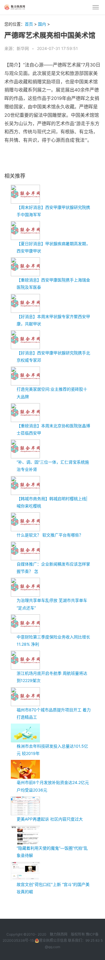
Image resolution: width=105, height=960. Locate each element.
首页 (29, 23)
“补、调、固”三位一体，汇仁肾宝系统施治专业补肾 (53, 466)
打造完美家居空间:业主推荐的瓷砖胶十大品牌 (52, 393)
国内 (42, 23)
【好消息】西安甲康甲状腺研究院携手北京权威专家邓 (53, 356)
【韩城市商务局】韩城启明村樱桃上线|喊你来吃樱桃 (52, 502)
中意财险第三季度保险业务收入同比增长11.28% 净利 (53, 640)
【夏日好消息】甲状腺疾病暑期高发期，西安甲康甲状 (53, 247)
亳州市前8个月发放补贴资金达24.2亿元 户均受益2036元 (53, 786)
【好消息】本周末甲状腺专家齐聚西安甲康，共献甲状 (53, 320)
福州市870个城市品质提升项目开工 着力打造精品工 (54, 713)
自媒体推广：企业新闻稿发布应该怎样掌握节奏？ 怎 (53, 567)
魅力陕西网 (58, 934)
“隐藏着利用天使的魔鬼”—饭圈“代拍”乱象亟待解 (52, 852)
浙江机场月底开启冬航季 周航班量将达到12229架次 (52, 677)
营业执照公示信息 (53, 940)
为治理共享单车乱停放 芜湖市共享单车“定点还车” (52, 604)
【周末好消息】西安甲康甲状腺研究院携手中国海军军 (53, 211)
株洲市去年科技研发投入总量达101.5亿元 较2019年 (52, 750)
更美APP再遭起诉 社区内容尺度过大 (50, 819)
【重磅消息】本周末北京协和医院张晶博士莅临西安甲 (53, 429)
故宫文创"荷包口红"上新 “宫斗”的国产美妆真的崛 (53, 888)
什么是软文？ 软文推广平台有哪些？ (50, 534)
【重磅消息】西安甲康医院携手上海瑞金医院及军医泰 (53, 283)
